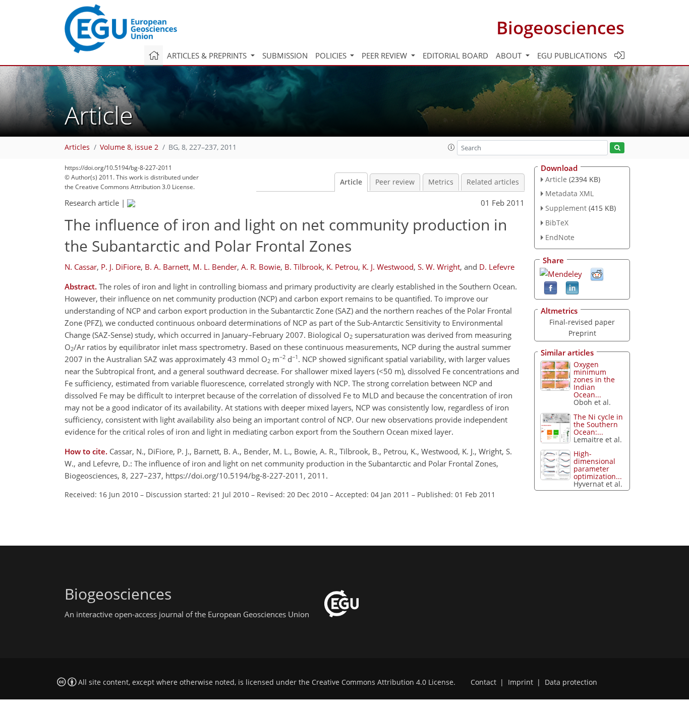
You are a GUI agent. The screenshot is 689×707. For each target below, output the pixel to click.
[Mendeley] (561, 273)
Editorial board (455, 55)
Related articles (493, 182)
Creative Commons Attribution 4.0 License (382, 682)
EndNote (560, 237)
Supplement (566, 208)
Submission (285, 55)
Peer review (395, 182)
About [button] (510, 55)
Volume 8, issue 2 (129, 147)
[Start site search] (617, 148)
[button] (451, 147)
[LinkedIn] (572, 287)
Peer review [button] (385, 55)
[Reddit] (597, 273)
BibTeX (556, 222)
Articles (77, 147)
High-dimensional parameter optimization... (597, 465)
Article (351, 182)
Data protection (571, 682)
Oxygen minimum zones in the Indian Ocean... (594, 379)
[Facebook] (550, 287)
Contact (483, 682)
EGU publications (572, 55)
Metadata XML (569, 193)
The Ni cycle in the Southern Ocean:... (598, 424)
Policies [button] (332, 55)
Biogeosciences (560, 27)
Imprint (520, 682)
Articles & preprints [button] (208, 55)
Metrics (440, 182)
